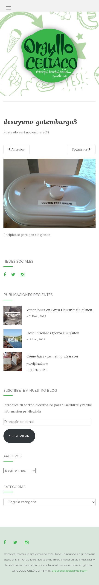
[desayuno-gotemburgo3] (49, 193)
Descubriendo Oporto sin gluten (52, 333)
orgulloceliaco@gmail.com (69, 570)
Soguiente (80, 149)
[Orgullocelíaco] (49, 56)
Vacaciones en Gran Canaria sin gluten (59, 310)
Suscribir (19, 436)
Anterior (18, 149)
